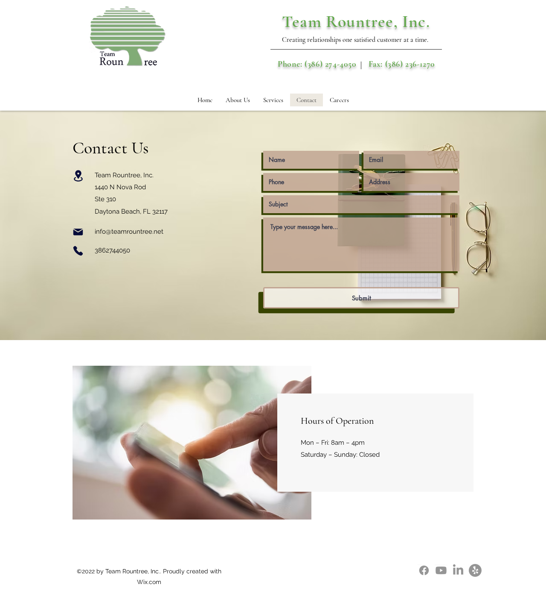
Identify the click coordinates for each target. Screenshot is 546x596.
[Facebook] (424, 570)
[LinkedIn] (458, 570)
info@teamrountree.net (129, 231)
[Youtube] (441, 570)
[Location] (78, 175)
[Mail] (78, 232)
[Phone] (78, 250)
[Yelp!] (475, 570)
